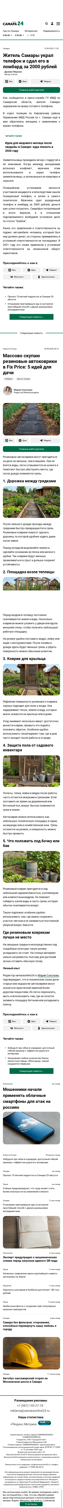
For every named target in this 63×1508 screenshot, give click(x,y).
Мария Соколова (23, 389)
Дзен (25, 81)
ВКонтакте (18, 277)
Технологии (7, 1084)
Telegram (47, 81)
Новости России (10, 349)
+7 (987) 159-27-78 (30, 1405)
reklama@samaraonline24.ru (30, 1410)
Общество (7, 1286)
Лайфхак (8, 379)
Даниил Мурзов (13, 71)
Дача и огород (23, 379)
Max (11, 81)
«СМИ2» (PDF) (38, 1487)
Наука (5, 1184)
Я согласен (31, 1504)
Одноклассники (48, 277)
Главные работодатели (31, 90)
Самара (6, 48)
